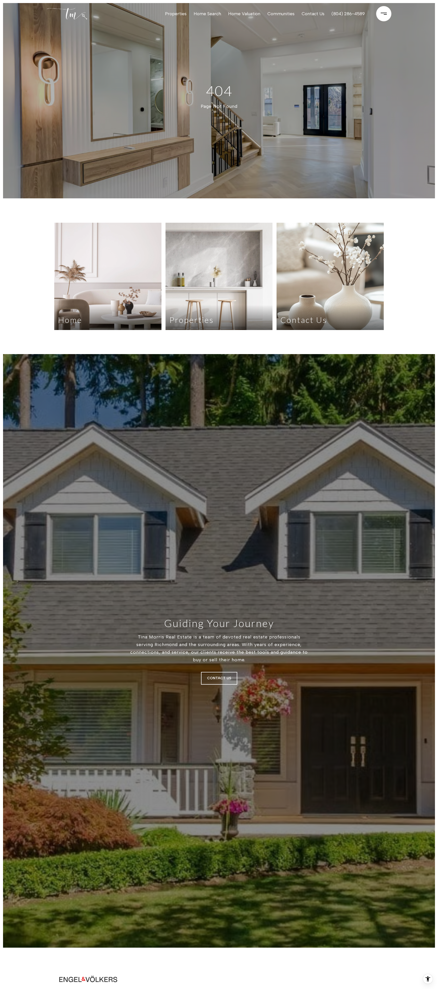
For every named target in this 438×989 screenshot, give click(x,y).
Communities (281, 13)
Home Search (207, 13)
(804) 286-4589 (348, 13)
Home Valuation (244, 13)
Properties (176, 13)
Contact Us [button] (219, 678)
